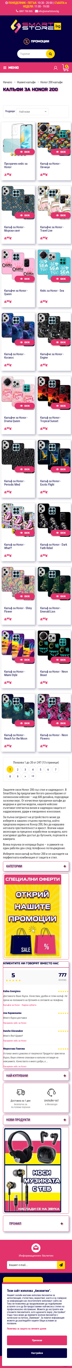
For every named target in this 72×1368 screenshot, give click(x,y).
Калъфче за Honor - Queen (16, 292)
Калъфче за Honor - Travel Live (52, 228)
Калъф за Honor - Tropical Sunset (50, 419)
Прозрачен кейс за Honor (15, 165)
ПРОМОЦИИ (40, 41)
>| (32, 776)
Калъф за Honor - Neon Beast (54, 673)
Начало (7, 82)
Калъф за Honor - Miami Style (14, 673)
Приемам (37, 1340)
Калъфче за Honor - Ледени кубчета (19, 1005)
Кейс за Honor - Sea (52, 290)
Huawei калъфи (26, 82)
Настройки (37, 1352)
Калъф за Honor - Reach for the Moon (15, 736)
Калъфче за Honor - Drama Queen (16, 419)
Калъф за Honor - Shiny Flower (18, 609)
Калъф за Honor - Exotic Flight (50, 482)
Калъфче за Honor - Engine (52, 355)
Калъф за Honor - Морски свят (14, 228)
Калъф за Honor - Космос (14, 355)
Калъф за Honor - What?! (14, 546)
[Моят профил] (55, 68)
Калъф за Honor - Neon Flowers (54, 736)
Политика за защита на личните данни (26, 1328)
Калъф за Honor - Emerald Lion (50, 609)
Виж (27, 151)
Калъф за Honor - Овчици (50, 165)
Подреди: (10, 111)
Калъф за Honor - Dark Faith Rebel (53, 546)
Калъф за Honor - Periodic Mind (14, 482)
